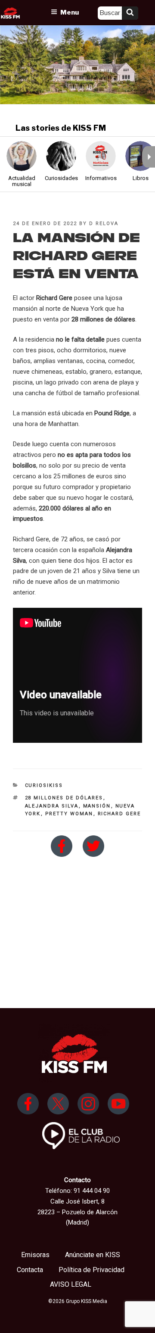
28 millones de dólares (64, 798)
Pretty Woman (69, 814)
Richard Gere (119, 814)
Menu (69, 12)
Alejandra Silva (52, 806)
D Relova (103, 223)
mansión (97, 806)
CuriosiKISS (44, 785)
